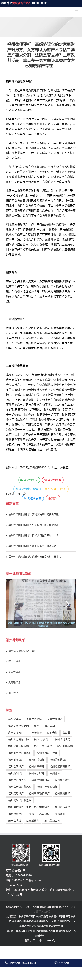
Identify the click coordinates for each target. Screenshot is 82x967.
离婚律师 (60, 814)
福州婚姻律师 (16, 774)
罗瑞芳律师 (14, 673)
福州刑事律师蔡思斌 (19, 753)
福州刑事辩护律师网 (30, 922)
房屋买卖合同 (16, 733)
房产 (36, 726)
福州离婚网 (42, 917)
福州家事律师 (36, 774)
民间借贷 (52, 733)
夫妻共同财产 (54, 720)
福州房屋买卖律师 (47, 787)
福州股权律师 (16, 814)
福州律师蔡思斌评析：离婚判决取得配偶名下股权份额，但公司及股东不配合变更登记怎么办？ (35, 515)
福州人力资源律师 (18, 740)
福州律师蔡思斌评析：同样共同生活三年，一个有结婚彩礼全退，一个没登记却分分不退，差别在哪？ (35, 536)
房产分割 (49, 726)
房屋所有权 (35, 733)
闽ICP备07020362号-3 (45, 941)
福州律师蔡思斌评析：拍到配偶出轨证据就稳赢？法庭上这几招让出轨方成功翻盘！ (35, 526)
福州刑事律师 (65, 747)
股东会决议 (14, 821)
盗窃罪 (66, 733)
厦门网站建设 (43, 912)
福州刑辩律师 (36, 760)
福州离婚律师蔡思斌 (19, 801)
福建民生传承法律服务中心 (20, 932)
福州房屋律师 (16, 794)
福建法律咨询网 (27, 927)
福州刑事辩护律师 (47, 753)
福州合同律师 (16, 767)
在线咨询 (64, 962)
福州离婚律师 (62, 794)
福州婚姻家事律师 (60, 767)
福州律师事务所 (17, 780)
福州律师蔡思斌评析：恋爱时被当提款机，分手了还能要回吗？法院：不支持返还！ (35, 557)
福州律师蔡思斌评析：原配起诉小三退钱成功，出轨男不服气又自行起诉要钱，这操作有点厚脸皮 (35, 547)
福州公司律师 (42, 740)
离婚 (31, 814)
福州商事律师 (36, 767)
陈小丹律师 (14, 662)
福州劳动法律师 (59, 760)
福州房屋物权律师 (39, 794)
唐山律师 (13, 694)
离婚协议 (44, 814)
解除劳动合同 (52, 821)
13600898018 (40, 3)
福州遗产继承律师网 (59, 917)
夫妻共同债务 (34, 720)
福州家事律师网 (27, 917)
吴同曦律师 (14, 683)
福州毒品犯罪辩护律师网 (50, 927)
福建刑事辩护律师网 (64, 922)
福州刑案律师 (16, 760)
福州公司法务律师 (18, 747)
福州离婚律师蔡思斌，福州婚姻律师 (29, 808)
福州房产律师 (62, 780)
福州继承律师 (62, 808)
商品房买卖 (14, 720)
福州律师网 (47, 922)
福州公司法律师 (43, 747)
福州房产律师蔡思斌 (19, 787)
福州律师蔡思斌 (40, 780)
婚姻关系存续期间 (18, 726)
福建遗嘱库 (42, 932)
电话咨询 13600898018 (22, 962)
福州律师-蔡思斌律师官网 (21, 652)
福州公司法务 (62, 740)
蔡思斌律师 (32, 821)
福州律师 (6, 3)
